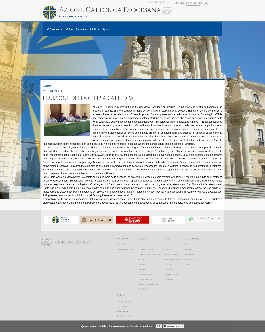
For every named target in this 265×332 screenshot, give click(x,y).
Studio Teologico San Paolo (125, 316)
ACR (67, 29)
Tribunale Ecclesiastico (172, 259)
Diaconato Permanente (146, 274)
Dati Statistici (143, 289)
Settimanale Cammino (191, 259)
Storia (141, 245)
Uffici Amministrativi (171, 274)
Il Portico (187, 264)
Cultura (120, 295)
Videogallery (188, 250)
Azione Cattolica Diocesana (110, 10)
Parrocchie (142, 264)
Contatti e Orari (169, 279)
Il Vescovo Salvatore (123, 245)
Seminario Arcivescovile (146, 279)
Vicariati (141, 259)
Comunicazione (191, 238)
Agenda (107, 29)
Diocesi (142, 238)
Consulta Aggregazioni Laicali (148, 284)
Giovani (80, 29)
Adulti (93, 29)
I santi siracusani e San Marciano (149, 254)
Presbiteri (142, 269)
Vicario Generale (170, 245)
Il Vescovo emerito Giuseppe (125, 250)
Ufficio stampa (188, 245)
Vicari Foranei (169, 250)
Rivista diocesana (189, 254)
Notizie (47, 86)
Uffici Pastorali (169, 269)
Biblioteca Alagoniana (124, 301)
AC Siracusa (52, 29)
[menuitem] (53, 29)
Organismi (168, 264)
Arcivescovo (123, 238)
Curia (167, 238)
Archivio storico (122, 306)
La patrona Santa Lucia (146, 250)
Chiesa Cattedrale (122, 311)
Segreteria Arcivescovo (172, 254)
